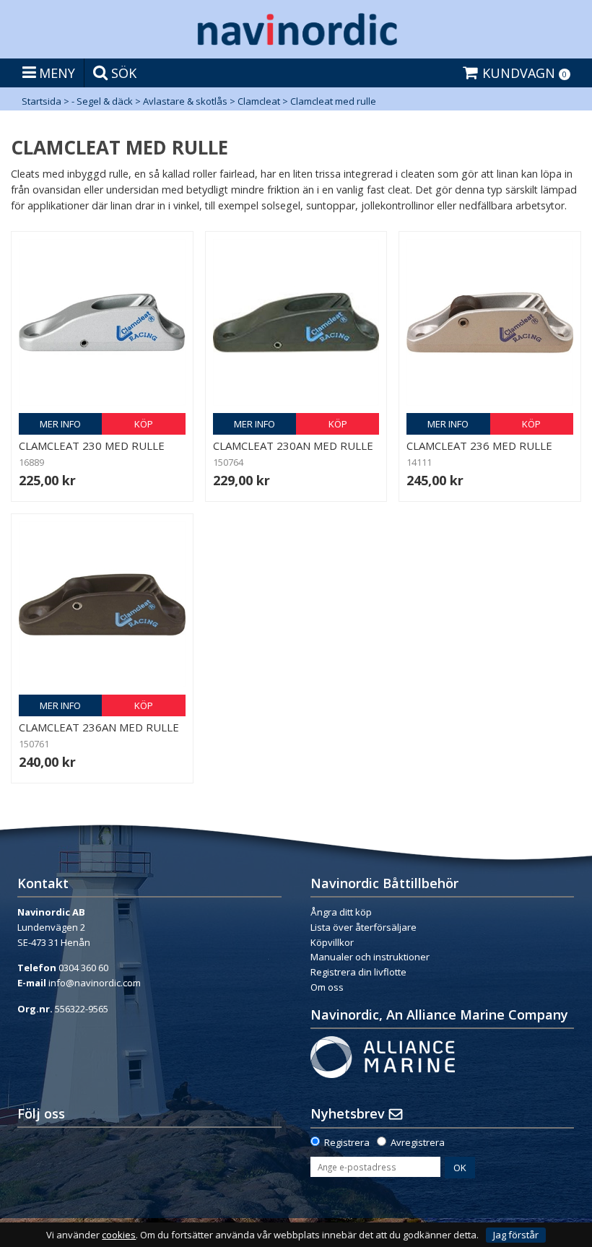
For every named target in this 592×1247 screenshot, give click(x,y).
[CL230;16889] (102, 322)
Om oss (327, 987)
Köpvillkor (332, 942)
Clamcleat (259, 101)
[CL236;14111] (489, 322)
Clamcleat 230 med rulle (92, 445)
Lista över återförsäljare (363, 927)
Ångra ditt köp (341, 911)
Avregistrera (418, 1142)
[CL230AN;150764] (296, 322)
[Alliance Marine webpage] (382, 1055)
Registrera (347, 1142)
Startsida (41, 101)
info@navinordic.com (94, 982)
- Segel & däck (102, 101)
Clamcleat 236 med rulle (479, 445)
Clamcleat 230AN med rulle (293, 445)
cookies (119, 1235)
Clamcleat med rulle (333, 101)
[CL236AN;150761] (102, 604)
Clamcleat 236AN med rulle (99, 727)
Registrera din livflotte (358, 971)
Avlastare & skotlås (185, 101)
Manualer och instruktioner (371, 956)
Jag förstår (516, 1234)
